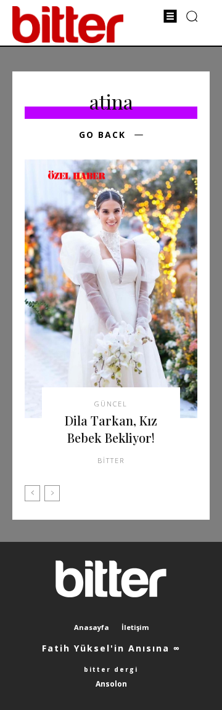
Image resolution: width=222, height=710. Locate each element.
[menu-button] (170, 16)
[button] (192, 15)
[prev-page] (32, 493)
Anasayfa (91, 627)
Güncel (111, 403)
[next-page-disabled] (52, 493)
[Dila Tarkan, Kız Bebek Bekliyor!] (111, 288)
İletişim (135, 627)
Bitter (111, 460)
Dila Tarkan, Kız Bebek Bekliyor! (111, 429)
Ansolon (111, 684)
